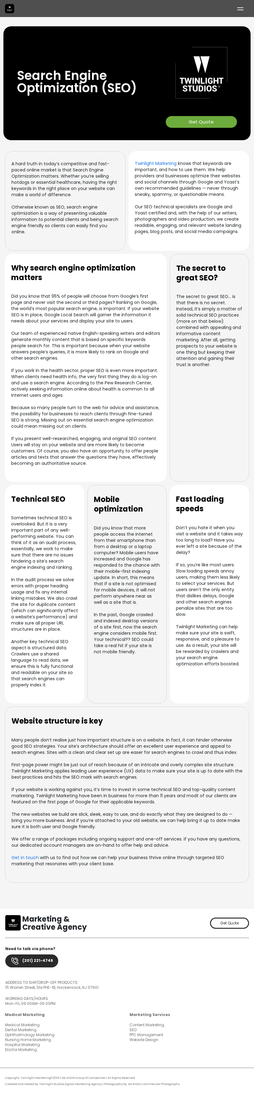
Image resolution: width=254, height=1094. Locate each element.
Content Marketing (146, 1024)
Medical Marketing (22, 1024)
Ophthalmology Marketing (30, 1034)
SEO (133, 1029)
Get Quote (201, 122)
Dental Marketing (21, 1029)
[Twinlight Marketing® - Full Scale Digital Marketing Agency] (9, 8)
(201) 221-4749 (37, 960)
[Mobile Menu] (239, 8)
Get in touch (25, 857)
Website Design (143, 1039)
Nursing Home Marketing (28, 1039)
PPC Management (146, 1034)
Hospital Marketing (22, 1044)
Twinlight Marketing (156, 163)
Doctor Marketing (21, 1049)
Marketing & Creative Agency (54, 923)
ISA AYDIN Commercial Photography (154, 1084)
